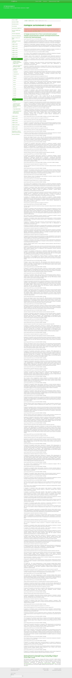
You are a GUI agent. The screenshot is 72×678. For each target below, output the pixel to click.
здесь (27, 665)
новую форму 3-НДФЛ (36, 31)
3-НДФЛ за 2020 (14, 52)
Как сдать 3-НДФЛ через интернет (16, 31)
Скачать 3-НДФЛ (38, 1)
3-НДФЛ (14, 1)
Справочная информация (16, 35)
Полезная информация (16, 33)
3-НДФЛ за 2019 (14, 54)
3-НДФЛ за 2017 (31, 20)
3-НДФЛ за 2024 (14, 44)
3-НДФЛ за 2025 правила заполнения (16, 41)
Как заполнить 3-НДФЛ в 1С (17, 28)
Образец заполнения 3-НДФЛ (54, 1)
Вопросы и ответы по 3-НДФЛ (16, 38)
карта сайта (46, 670)
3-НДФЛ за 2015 (14, 118)
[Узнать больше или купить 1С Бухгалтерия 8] (30, 6)
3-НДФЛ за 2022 (14, 48)
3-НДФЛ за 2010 (14, 126)
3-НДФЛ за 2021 (14, 50)
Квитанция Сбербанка (16, 134)
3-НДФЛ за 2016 (14, 116)
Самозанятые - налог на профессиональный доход (16, 132)
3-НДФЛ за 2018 (14, 56)
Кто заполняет (14, 26)
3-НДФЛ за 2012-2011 (15, 124)
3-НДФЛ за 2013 (14, 122)
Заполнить (45, 1)
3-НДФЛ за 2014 (14, 120)
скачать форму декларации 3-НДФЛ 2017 (48, 663)
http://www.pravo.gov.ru (28, 663)
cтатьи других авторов (56, 670)
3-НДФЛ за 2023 (14, 46)
